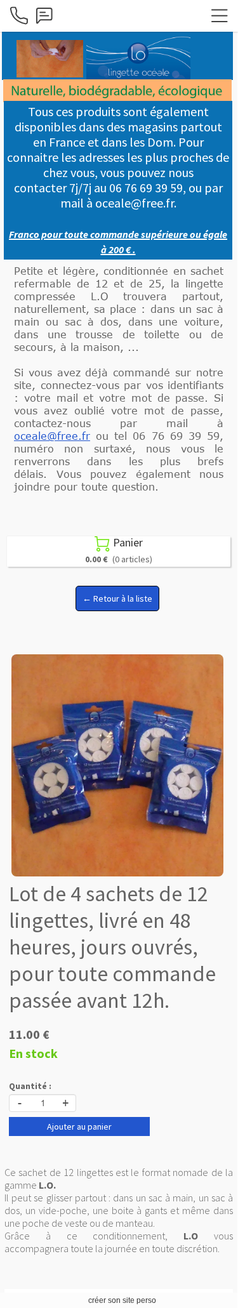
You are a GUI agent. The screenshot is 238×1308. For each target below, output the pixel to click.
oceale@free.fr (52, 436)
